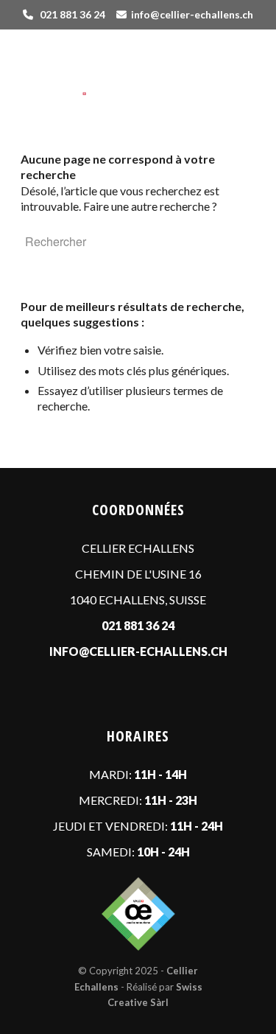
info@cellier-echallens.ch (192, 14)
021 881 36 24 (72, 14)
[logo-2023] (114, 66)
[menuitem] (235, 75)
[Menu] (235, 75)
